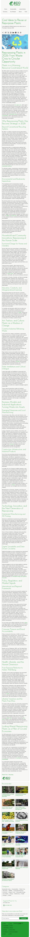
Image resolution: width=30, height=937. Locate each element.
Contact (11, 925)
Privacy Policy (12, 929)
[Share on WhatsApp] (11, 32)
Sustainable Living (6, 889)
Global (9, 895)
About (20, 11)
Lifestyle (5, 895)
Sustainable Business (18, 890)
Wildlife (10, 890)
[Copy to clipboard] (20, 32)
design (13, 484)
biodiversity (14, 215)
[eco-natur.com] (15, 3)
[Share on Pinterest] (15, 32)
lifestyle (18, 361)
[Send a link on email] (18, 32)
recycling (18, 758)
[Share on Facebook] (6, 32)
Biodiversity (17, 893)
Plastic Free (4, 774)
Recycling (11, 774)
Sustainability (13, 9)
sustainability (5, 115)
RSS (11, 933)
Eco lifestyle (13, 11)
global (26, 622)
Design (11, 893)
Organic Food (12, 892)
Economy (5, 11)
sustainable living (13, 114)
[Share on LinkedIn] (13, 32)
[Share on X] (8, 32)
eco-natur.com (18, 104)
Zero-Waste (5, 893)
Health (22, 893)
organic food (10, 273)
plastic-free (9, 718)
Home (5, 9)
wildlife (7, 215)
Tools (26, 11)
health (19, 312)
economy (12, 444)
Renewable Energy (21, 892)
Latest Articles (22, 9)
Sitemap (11, 927)
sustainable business (7, 166)
